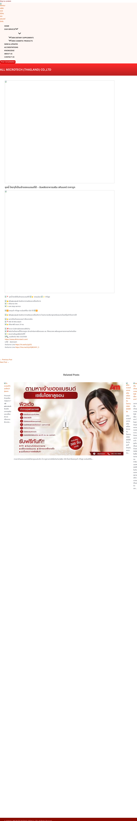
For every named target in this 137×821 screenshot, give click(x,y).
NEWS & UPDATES (11, 44)
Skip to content (5, 1)
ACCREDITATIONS (11, 47)
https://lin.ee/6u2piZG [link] (23, 344)
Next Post (4, 362)
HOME (6, 26)
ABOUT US (8, 54)
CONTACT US (9, 57)
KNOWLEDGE (9, 50)
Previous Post (6, 359)
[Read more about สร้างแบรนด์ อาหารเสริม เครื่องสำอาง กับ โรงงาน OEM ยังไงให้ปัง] (128, 411)
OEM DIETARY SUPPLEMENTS (22, 38)
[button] (16, 29)
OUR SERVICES (9, 29)
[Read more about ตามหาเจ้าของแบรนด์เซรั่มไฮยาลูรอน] (68, 455)
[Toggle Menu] (19, 33)
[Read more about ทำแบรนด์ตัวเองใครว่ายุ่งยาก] (7, 391)
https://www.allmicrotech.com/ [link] (16, 339)
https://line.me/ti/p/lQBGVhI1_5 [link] (27, 347)
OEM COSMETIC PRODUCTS (22, 41)
